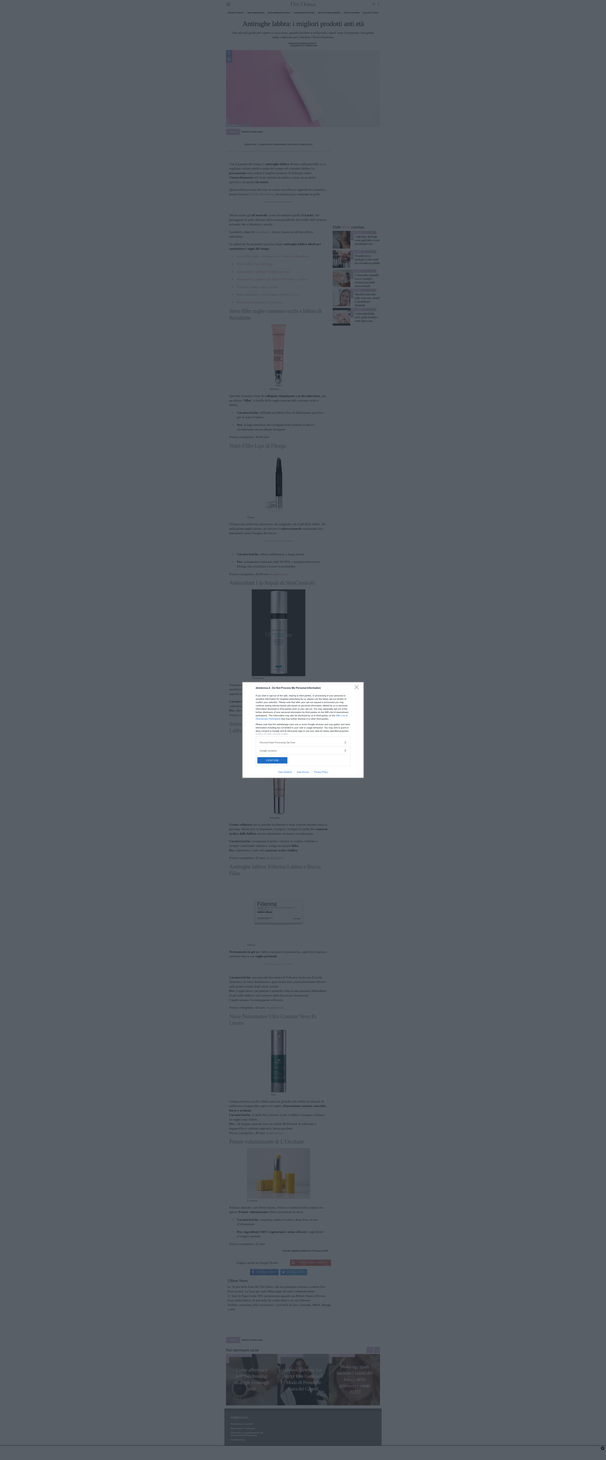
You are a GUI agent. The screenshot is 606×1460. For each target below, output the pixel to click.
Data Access (303, 772)
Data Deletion (285, 772)
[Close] (358, 688)
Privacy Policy (321, 772)
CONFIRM (272, 760)
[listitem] (303, 742)
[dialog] (303, 730)
